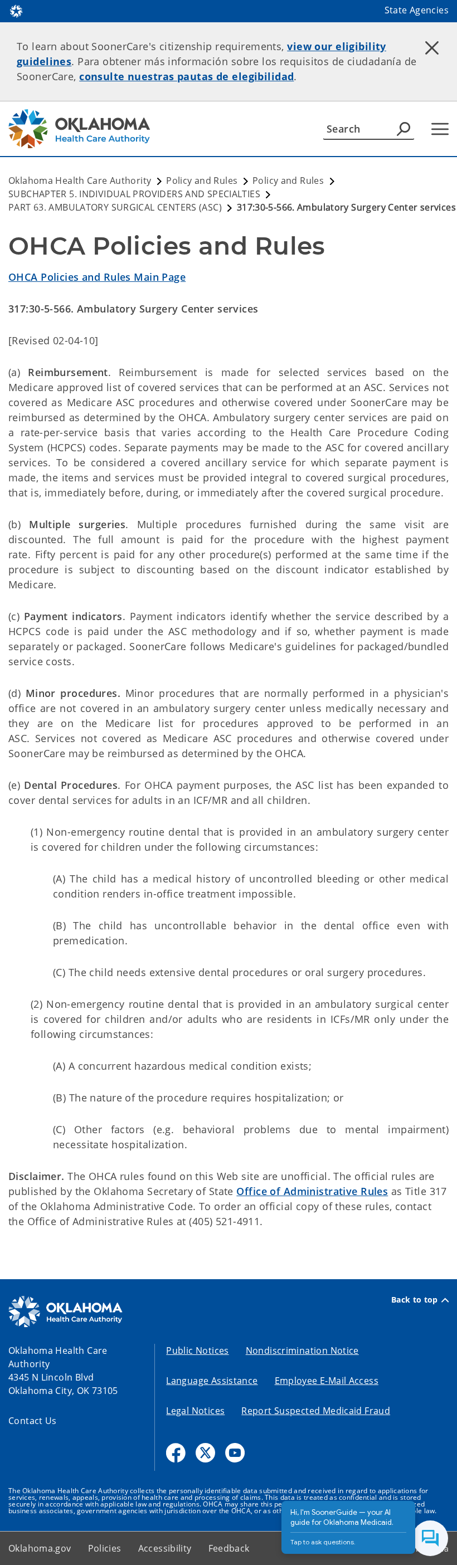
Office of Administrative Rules (312, 1191)
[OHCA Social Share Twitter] (205, 1452)
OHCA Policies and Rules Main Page (97, 277)
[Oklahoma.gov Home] (16, 10)
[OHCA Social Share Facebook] (176, 1452)
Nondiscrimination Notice (302, 1350)
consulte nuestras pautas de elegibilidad (186, 76)
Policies (104, 1548)
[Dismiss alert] (432, 47)
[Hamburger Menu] (440, 129)
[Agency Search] (403, 129)
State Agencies (417, 10)
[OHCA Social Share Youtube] (235, 1452)
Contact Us (32, 1421)
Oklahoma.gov (39, 1548)
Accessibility (165, 1548)
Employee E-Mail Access (326, 1380)
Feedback (229, 1548)
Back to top (414, 1300)
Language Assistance (211, 1380)
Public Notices (197, 1350)
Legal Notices (195, 1411)
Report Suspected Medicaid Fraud (315, 1411)
